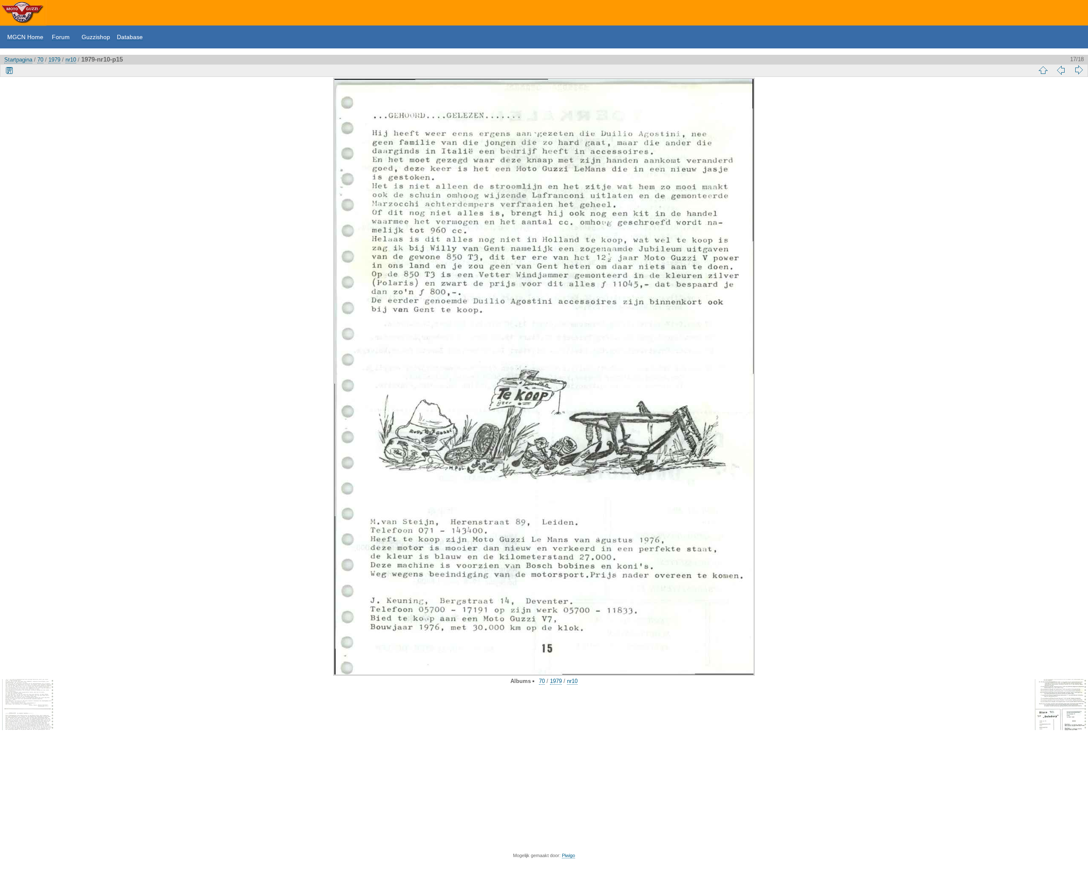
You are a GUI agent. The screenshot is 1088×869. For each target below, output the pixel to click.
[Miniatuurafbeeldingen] (1043, 70)
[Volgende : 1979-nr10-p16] (1079, 70)
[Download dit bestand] (9, 70)
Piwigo (568, 855)
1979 (54, 59)
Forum (61, 37)
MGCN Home (25, 37)
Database (130, 37)
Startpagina (18, 59)
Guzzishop (96, 37)
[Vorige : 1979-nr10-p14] (1061, 70)
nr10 (70, 59)
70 (40, 59)
